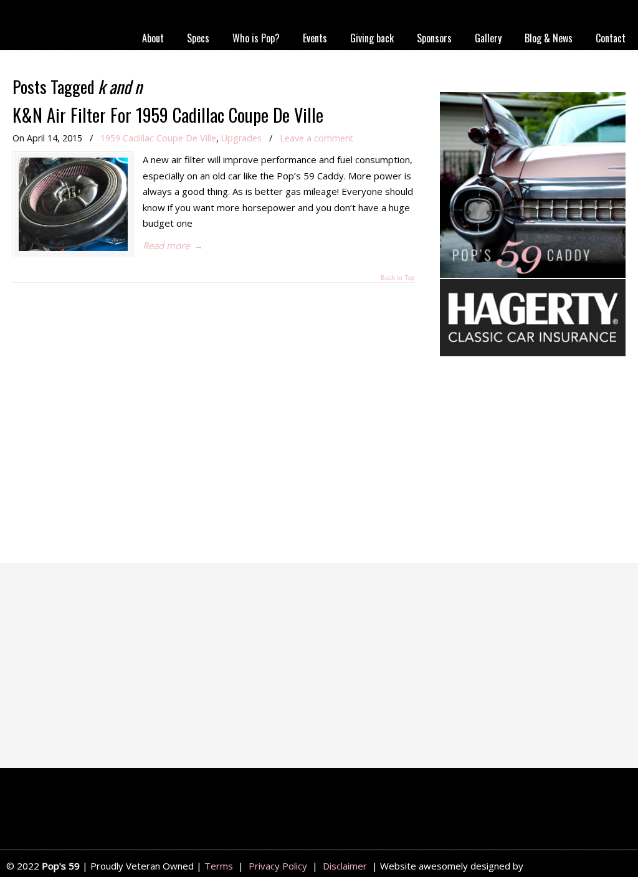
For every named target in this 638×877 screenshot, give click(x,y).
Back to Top (398, 278)
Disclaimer (345, 866)
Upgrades (241, 138)
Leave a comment (316, 138)
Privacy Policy (278, 866)
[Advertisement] (533, 462)
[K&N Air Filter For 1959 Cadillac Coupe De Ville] (73, 204)
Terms (218, 866)
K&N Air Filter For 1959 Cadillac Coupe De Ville (167, 115)
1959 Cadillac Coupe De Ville (158, 138)
